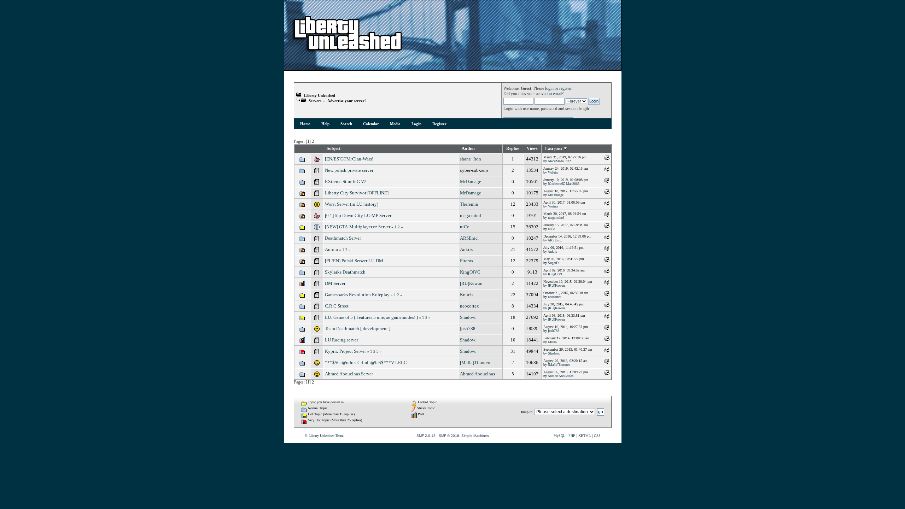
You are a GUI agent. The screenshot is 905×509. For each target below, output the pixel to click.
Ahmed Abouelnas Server (349, 373)
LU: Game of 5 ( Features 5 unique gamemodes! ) (371, 317)
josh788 (467, 328)
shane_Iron (470, 159)
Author (468, 148)
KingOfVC (470, 272)
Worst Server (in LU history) (351, 204)
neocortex (554, 297)
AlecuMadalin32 (559, 161)
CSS (597, 436)
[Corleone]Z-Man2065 (563, 184)
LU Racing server (341, 340)
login (549, 88)
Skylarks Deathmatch (345, 272)
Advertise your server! (346, 101)
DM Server (335, 283)
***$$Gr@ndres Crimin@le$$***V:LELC (366, 362)
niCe (464, 226)
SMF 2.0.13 (426, 436)
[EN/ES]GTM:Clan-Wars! (349, 159)
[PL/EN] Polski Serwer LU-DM (354, 260)
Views (532, 148)
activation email (549, 94)
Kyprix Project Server (345, 351)
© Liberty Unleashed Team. (324, 436)
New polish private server (349, 170)
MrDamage (470, 181)
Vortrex (553, 206)
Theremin (469, 204)
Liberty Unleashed (319, 95)
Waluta (552, 172)
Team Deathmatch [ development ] (357, 328)
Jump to (526, 412)
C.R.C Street (337, 306)
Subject (333, 148)
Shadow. (468, 317)
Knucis (466, 294)
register (565, 88)
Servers (315, 101)
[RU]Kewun (471, 283)
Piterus (466, 260)
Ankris (466, 249)
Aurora (331, 249)
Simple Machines (475, 436)
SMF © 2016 (449, 436)
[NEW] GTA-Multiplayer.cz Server (357, 226)
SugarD (553, 263)
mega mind (470, 215)
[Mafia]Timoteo (475, 362)
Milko (552, 342)
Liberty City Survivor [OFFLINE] (357, 192)
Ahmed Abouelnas (477, 373)
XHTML (584, 436)
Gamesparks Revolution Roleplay (357, 294)
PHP (571, 436)
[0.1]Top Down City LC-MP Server (358, 215)
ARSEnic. (469, 238)
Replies (512, 148)
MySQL (559, 436)
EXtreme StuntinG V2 (346, 181)
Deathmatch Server (343, 238)
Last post (554, 149)
